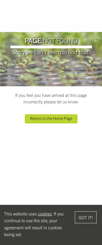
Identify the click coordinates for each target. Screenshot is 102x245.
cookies (45, 213)
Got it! (86, 217)
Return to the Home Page (51, 118)
